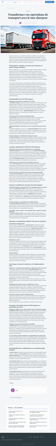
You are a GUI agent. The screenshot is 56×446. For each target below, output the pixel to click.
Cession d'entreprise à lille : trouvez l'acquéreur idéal (15, 412)
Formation (20, 1)
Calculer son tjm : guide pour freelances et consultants (17, 415)
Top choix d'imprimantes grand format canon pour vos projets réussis (17, 423)
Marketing (36, 1)
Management (30, 1)
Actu (11, 1)
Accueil (7, 1)
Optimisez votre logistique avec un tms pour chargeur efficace (38, 423)
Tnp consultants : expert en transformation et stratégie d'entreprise (38, 419)
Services (40, 1)
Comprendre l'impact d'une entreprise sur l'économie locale (17, 419)
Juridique (25, 1)
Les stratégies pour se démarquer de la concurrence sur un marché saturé (37, 415)
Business (15, 1)
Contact (41, 436)
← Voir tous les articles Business (15, 397)
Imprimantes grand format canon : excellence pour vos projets (38, 426)
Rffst (3, 437)
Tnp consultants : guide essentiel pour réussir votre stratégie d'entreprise (38, 412)
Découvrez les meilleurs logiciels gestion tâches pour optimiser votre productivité (16, 426)
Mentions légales (36, 436)
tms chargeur (21, 69)
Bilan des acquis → (49, 1)
